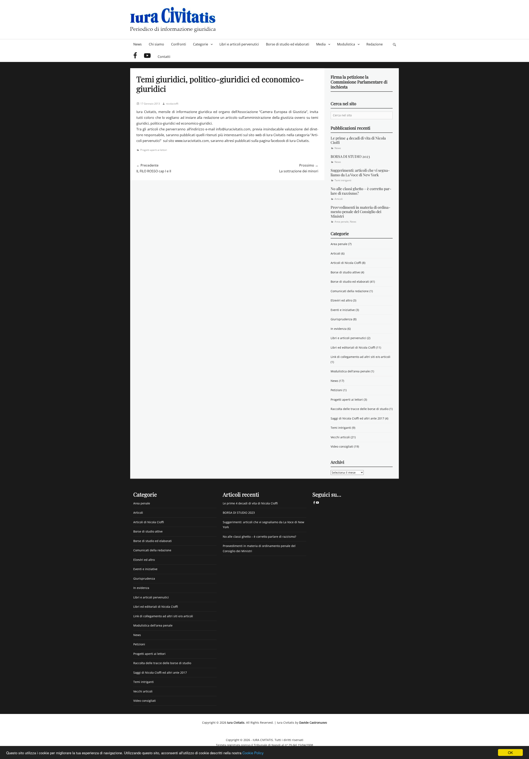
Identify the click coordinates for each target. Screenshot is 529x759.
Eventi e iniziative (343, 310)
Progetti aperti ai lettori (153, 150)
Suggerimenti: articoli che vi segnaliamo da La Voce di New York (360, 172)
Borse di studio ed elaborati (287, 44)
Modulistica (346, 44)
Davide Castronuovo (313, 722)
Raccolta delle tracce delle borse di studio (359, 409)
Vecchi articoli (340, 437)
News (137, 44)
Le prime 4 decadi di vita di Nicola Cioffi (358, 140)
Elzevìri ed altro (341, 300)
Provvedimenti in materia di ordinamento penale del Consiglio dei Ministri (360, 212)
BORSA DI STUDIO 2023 (350, 156)
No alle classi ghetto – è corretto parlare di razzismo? (361, 191)
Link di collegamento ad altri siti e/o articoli (360, 357)
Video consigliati (342, 446)
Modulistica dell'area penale (350, 371)
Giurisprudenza (341, 319)
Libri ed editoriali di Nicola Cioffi (353, 347)
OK (510, 752)
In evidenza (339, 329)
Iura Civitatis (235, 722)
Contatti (164, 56)
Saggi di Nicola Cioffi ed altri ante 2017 (357, 418)
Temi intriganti (343, 180)
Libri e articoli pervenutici (239, 44)
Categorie (200, 44)
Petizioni (336, 390)
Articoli (339, 199)
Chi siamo (156, 44)
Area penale (342, 221)
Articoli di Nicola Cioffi (346, 263)
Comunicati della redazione (350, 291)
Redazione (374, 44)
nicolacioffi (172, 103)
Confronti (178, 44)
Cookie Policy (253, 752)
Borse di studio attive (345, 272)
